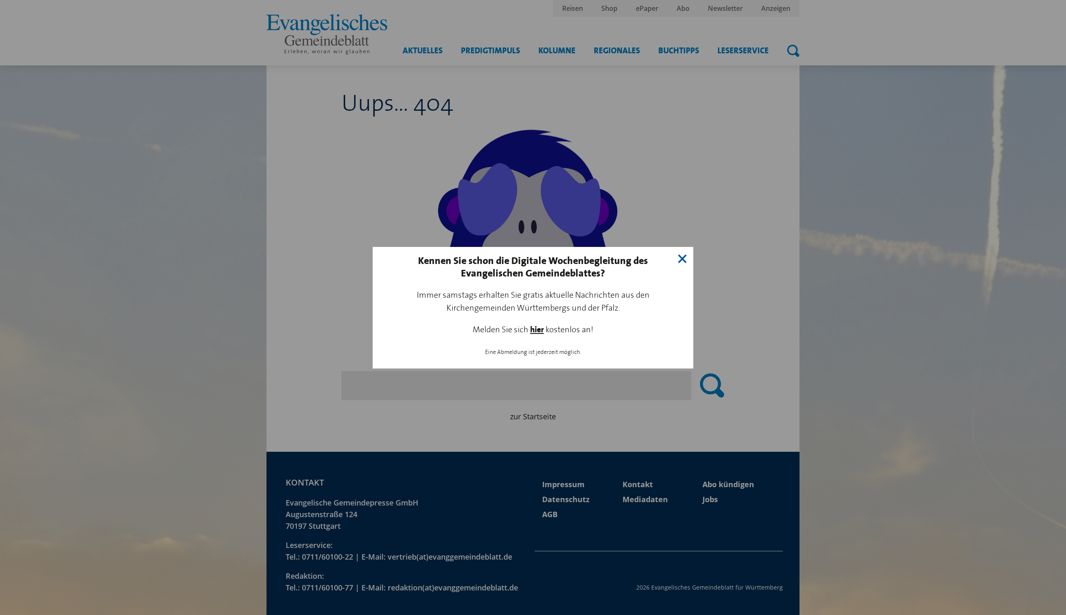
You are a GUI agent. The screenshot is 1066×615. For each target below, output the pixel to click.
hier (537, 329)
